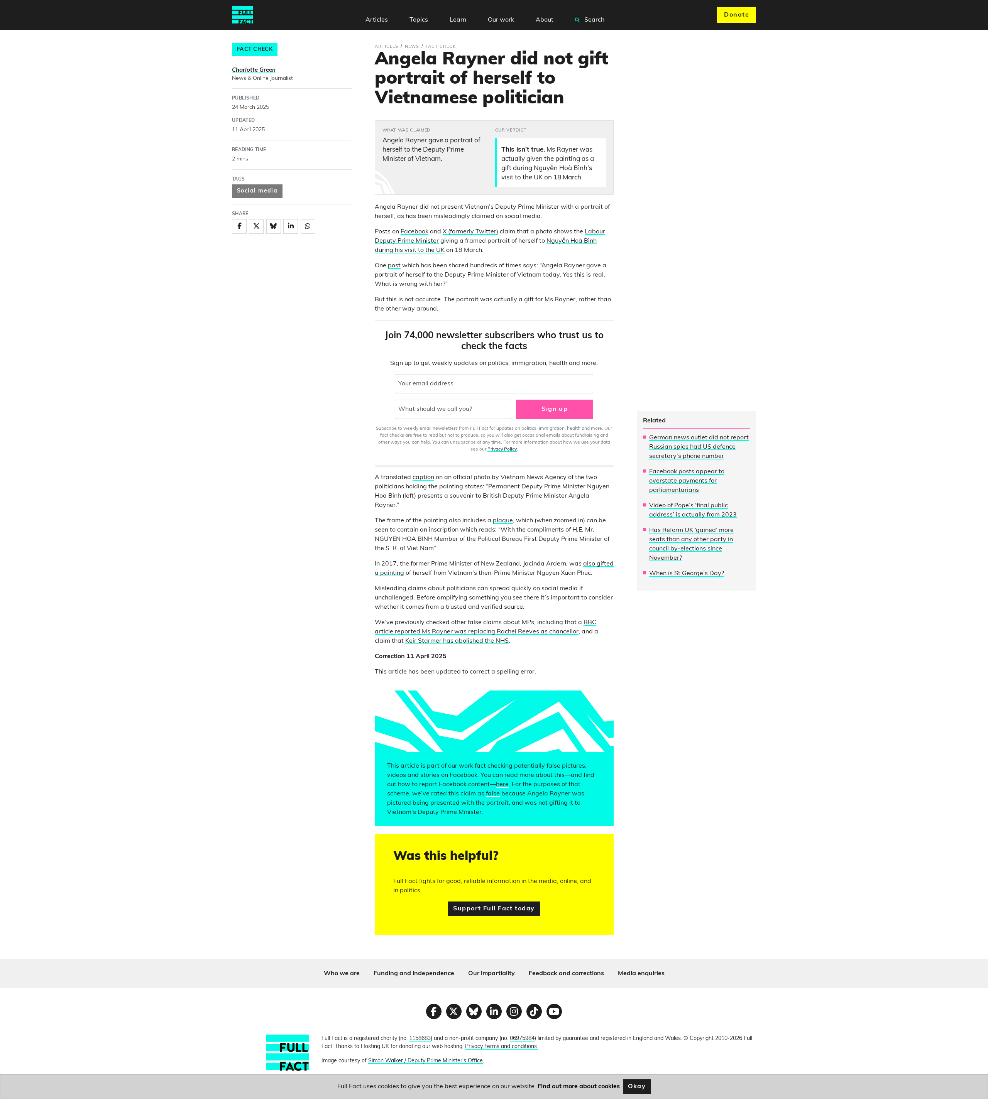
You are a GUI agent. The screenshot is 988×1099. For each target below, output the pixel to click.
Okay (637, 1087)
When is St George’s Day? (686, 574)
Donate (736, 15)
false (493, 794)
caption (423, 477)
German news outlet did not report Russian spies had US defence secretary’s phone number (699, 447)
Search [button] (593, 20)
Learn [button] (458, 20)
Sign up (554, 409)
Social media (257, 191)
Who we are (342, 974)
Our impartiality (491, 974)
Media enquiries (641, 974)
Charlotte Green (254, 70)
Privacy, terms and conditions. (501, 1047)
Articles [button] (376, 20)
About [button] (544, 20)
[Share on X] (256, 226)
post (394, 266)
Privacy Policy (502, 449)
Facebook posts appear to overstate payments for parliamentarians (686, 481)
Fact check (254, 49)
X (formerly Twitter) (470, 232)
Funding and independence (414, 974)
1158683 (420, 1039)
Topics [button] (418, 20)
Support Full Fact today (494, 909)
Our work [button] (501, 20)
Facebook (414, 232)
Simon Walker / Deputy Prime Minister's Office (425, 1061)
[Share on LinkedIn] (290, 226)
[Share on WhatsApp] (308, 226)
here (502, 785)
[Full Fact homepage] (242, 15)
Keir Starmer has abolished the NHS (457, 641)
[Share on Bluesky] (273, 226)
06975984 (522, 1039)
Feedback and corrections (566, 974)
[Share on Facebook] (239, 226)
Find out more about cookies (579, 1087)
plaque (503, 521)
